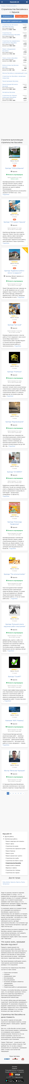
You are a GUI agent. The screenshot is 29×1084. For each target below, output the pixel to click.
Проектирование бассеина (10, 81)
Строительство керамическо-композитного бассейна (11, 42)
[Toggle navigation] (2, 2)
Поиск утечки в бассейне (9, 58)
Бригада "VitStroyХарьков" (14, 168)
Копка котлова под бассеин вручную (10, 66)
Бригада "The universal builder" (14, 574)
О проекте (21, 1072)
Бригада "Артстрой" (15, 325)
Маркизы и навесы (11, 868)
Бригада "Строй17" (14, 676)
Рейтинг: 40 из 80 (14, 765)
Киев (4, 882)
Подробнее (6, 194)
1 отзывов (14, 418)
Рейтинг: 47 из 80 (14, 416)
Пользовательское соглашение (14, 1070)
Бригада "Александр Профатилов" (15, 523)
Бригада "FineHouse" (14, 372)
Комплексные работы (11, 839)
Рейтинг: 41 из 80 (14, 715)
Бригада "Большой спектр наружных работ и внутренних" (15, 625)
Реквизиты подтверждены (15, 727)
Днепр (8, 882)
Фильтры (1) (8, 16)
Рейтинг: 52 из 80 (14, 214)
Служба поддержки (11, 1072)
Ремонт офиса (10, 843)
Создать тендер (22, 16)
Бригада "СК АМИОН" (14, 472)
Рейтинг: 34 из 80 (14, 317)
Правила (14, 1068)
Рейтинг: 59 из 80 (14, 161)
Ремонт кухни (10, 853)
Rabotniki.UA (14, 2)
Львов (23, 882)
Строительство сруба (12, 858)
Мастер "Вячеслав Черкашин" (14, 771)
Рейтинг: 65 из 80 (14, 263)
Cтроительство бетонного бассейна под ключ (10, 25)
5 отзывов (14, 163)
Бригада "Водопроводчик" (15, 422)
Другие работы (9, 836)
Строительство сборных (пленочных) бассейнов (9, 96)
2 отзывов (14, 468)
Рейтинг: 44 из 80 (14, 568)
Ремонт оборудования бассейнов (8, 50)
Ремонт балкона (10, 851)
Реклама (14, 1066)
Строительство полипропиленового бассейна (11, 33)
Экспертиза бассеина (8, 92)
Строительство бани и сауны (14, 860)
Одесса (18, 882)
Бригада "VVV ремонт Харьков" (15, 222)
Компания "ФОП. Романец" (14, 720)
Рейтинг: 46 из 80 (14, 466)
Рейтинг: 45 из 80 (14, 516)
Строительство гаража (12, 872)
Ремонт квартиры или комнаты (15, 841)
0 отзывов (14, 216)
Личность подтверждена (15, 174)
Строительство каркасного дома (15, 848)
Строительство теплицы (13, 870)
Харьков (12, 882)
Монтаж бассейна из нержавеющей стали (14, 73)
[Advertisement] (14, 120)
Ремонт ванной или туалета (14, 856)
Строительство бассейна (13, 863)
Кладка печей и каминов (13, 865)
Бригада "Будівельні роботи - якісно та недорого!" (14, 272)
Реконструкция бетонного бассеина (10, 85)
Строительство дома (12, 846)
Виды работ (6, 834)
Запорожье (6, 884)
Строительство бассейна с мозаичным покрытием (14, 77)
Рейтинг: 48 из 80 (14, 366)
